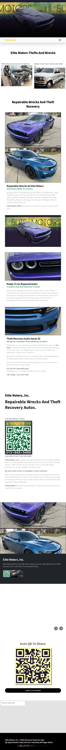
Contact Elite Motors (33, 690)
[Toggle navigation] (60, 40)
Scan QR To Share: (33, 643)
